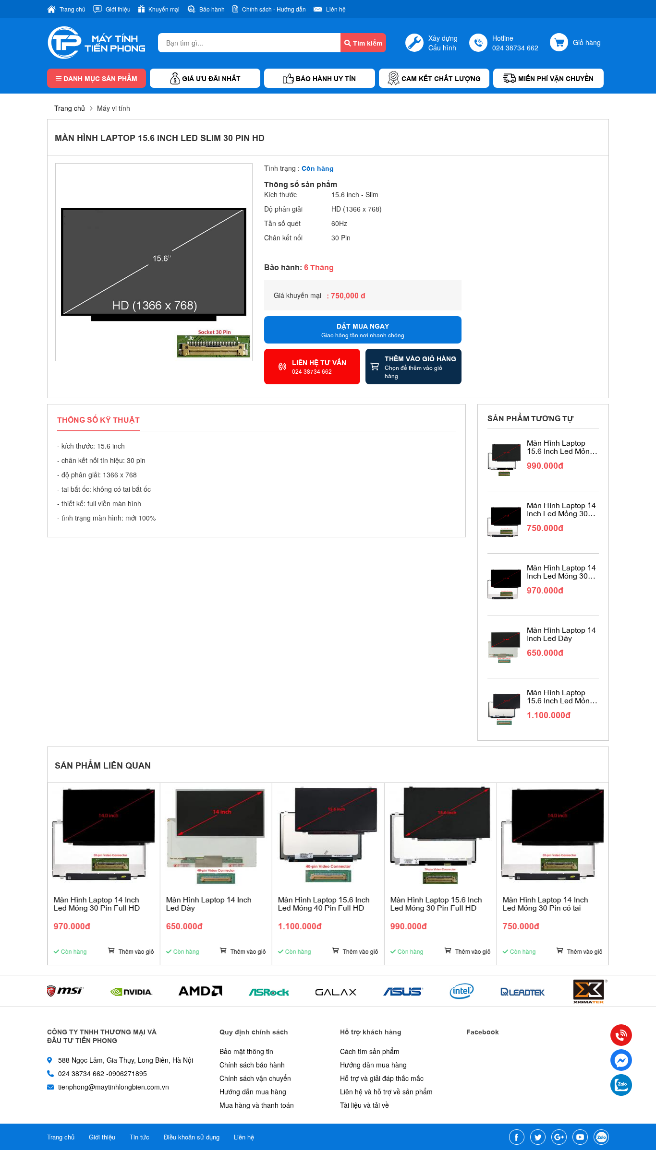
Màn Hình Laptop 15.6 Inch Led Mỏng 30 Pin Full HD (560, 447)
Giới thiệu (102, 1136)
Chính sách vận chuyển (255, 1078)
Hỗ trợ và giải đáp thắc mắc (382, 1078)
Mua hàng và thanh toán (256, 1105)
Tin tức (139, 1136)
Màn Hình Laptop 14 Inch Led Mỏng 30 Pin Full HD (561, 571)
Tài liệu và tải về (364, 1105)
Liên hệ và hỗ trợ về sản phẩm (386, 1091)
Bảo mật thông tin (246, 1051)
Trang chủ (69, 108)
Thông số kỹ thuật (98, 419)
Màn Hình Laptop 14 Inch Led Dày (561, 634)
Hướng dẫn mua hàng (252, 1091)
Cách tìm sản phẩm (370, 1051)
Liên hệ (244, 1136)
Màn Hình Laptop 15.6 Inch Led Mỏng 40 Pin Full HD (560, 696)
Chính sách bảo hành (252, 1064)
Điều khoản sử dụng (191, 1136)
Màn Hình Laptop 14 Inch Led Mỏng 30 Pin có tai (561, 509)
